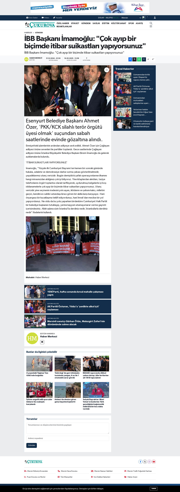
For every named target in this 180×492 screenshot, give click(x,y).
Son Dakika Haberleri (102, 477)
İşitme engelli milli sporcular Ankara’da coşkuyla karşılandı (39, 401)
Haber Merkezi (48, 336)
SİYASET (75, 23)
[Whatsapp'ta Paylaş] (139, 59)
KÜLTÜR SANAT (118, 23)
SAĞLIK (96, 23)
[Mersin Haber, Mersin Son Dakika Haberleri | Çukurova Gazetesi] (40, 25)
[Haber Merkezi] (32, 338)
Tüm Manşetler (66, 477)
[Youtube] (154, 462)
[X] (145, 462)
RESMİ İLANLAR (64, 26)
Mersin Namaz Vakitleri (103, 471)
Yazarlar (59, 18)
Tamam (153, 488)
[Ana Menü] (151, 26)
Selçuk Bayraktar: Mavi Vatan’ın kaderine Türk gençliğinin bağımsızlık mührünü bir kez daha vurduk (93, 404)
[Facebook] (140, 462)
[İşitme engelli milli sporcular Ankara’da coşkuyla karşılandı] (39, 390)
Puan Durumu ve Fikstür (36, 477)
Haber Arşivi (132, 477)
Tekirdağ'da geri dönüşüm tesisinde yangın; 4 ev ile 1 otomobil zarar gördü (67, 375)
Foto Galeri (33, 18)
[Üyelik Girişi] (154, 17)
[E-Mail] (42, 342)
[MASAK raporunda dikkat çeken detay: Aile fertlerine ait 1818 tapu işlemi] (96, 363)
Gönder (31, 445)
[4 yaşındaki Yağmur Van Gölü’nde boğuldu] (39, 363)
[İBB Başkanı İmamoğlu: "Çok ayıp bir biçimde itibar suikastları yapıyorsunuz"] (67, 90)
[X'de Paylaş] (134, 59)
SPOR (131, 23)
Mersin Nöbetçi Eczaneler (37, 471)
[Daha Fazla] (144, 59)
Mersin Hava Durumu (69, 471)
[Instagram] (149, 462)
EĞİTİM (105, 23)
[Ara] (151, 23)
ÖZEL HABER (63, 23)
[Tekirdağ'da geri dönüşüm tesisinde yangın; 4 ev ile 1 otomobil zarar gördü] (68, 363)
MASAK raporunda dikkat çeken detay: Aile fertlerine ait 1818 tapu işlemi (95, 375)
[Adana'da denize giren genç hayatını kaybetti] (68, 390)
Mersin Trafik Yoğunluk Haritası (139, 471)
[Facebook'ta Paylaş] (130, 59)
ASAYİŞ (139, 23)
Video (46, 18)
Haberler (28, 33)
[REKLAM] (90, 7)
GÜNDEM (85, 23)
